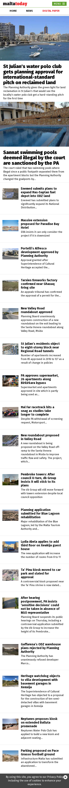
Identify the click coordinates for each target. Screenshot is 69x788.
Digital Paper (51, 10)
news (29, 10)
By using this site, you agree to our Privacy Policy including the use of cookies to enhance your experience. (34, 780)
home (13, 10)
